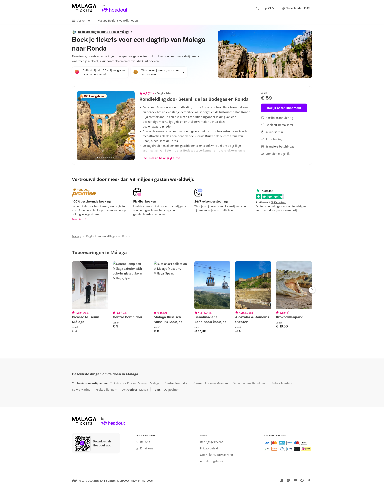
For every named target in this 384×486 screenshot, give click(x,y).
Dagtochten (171, 389)
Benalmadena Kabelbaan (250, 383)
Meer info (78, 219)
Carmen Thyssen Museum (210, 383)
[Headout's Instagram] (288, 480)
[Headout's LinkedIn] (281, 480)
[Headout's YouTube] (295, 480)
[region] (106, 125)
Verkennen (84, 20)
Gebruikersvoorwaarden (216, 455)
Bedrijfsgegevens (211, 442)
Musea (143, 389)
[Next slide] (129, 125)
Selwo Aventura (282, 383)
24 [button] (151, 93)
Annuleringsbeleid (212, 461)
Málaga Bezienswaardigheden (118, 20)
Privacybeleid (209, 448)
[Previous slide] (82, 125)
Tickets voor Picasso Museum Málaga (135, 383)
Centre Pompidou (176, 383)
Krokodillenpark (106, 389)
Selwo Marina (81, 389)
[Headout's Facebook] (302, 480)
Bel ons (145, 442)
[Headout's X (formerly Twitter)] (309, 480)
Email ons (146, 448)
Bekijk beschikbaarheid (284, 108)
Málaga (76, 236)
